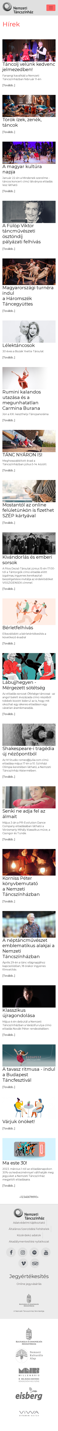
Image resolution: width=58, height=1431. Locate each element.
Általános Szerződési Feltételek (29, 1229)
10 (35, 1196)
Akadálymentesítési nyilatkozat (29, 1241)
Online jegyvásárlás (29, 1283)
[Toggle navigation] (50, 8)
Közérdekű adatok (29, 1235)
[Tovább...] (8, 85)
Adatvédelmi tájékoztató (29, 1222)
